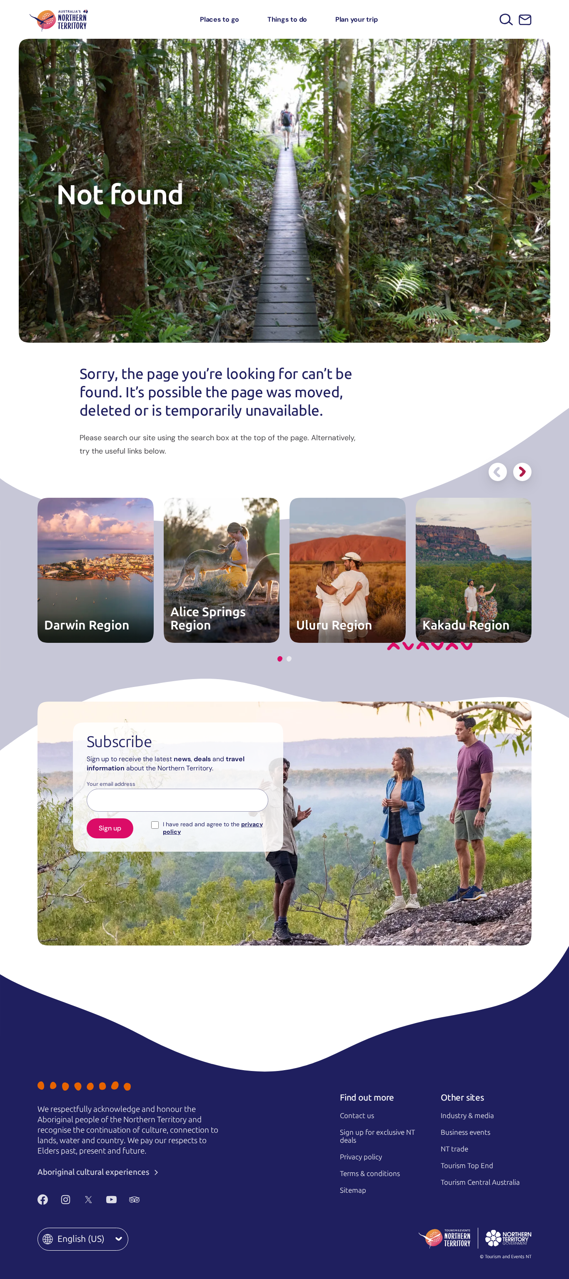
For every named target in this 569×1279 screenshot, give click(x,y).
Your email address (111, 784)
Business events (465, 1132)
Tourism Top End (467, 1165)
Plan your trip (356, 19)
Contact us (357, 1115)
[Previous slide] (498, 472)
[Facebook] (42, 1199)
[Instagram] (65, 1199)
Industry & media (467, 1115)
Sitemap (353, 1190)
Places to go (219, 19)
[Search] (506, 19)
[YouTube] (111, 1199)
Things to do (287, 19)
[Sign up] (525, 20)
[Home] (59, 19)
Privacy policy (361, 1157)
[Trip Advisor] (134, 1199)
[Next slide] (522, 472)
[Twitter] (88, 1199)
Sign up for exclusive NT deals (377, 1136)
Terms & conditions (370, 1173)
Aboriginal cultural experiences (94, 1172)
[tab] (279, 659)
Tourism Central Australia (480, 1182)
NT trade (454, 1149)
